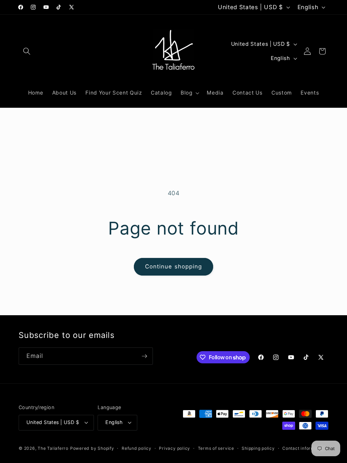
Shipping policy (258, 448)
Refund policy (136, 448)
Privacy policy (174, 448)
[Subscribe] (144, 356)
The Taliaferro (53, 448)
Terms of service (216, 448)
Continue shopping (173, 266)
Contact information (304, 448)
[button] (27, 51)
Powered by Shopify (92, 448)
